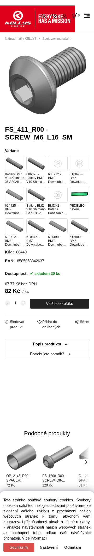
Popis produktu (47, 344)
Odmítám (72, 547)
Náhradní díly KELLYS (21, 38)
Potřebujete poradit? (47, 354)
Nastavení (49, 547)
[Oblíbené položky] (54, 16)
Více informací (34, 538)
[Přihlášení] (64, 16)
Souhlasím (19, 547)
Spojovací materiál (55, 38)
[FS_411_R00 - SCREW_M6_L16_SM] (47, 80)
